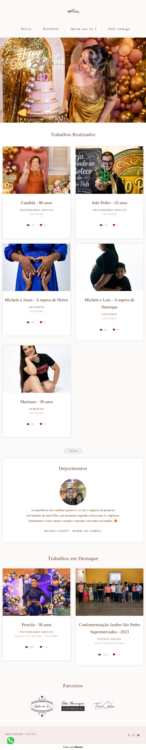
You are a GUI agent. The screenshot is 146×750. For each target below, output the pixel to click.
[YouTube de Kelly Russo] (138, 735)
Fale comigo (119, 29)
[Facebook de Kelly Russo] (129, 735)
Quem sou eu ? (84, 29)
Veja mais (73, 451)
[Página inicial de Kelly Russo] (73, 12)
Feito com (73, 747)
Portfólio (51, 29)
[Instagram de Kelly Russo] (133, 735)
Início (26, 29)
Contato (30, 734)
